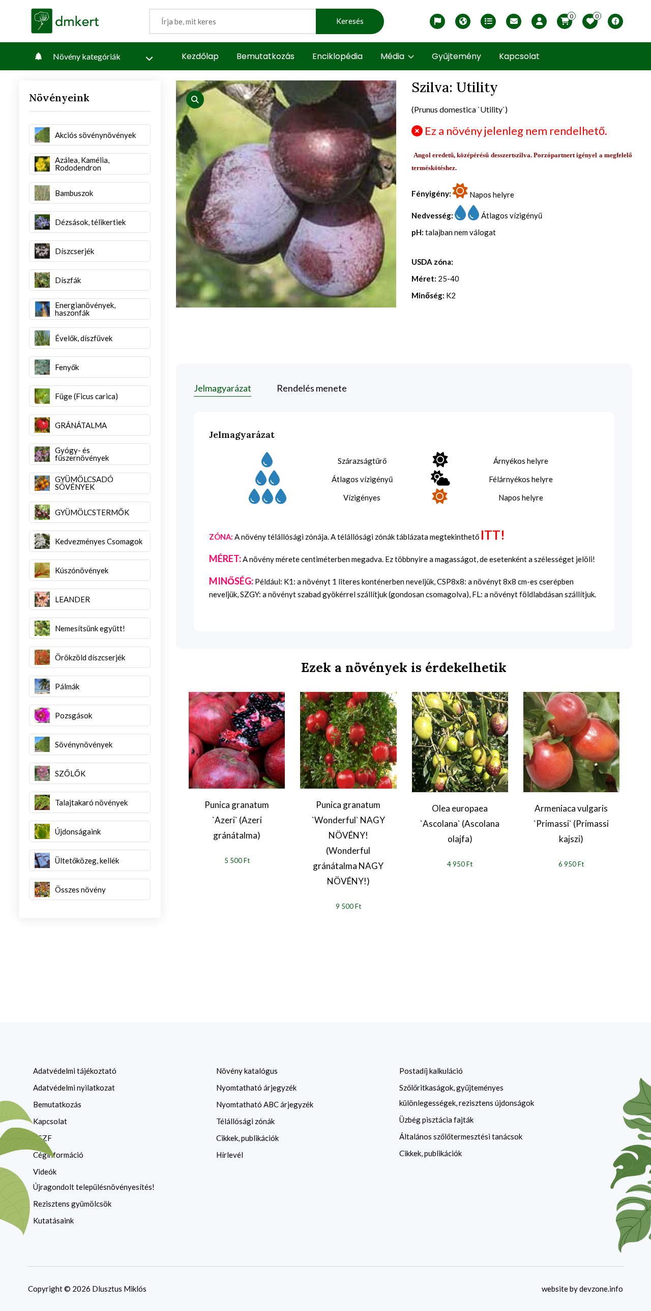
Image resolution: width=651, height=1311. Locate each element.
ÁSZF (42, 1137)
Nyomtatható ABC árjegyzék (264, 1104)
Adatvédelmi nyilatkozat (74, 1087)
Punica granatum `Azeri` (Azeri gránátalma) (236, 820)
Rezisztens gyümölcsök (72, 1203)
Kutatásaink (53, 1220)
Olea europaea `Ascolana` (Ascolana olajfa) (459, 823)
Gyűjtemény (456, 56)
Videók (44, 1171)
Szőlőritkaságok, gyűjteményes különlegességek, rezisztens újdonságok (466, 1095)
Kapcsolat (519, 56)
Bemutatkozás (265, 56)
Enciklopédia (337, 56)
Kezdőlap (200, 56)
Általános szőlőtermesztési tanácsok (460, 1136)
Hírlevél (229, 1154)
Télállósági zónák (245, 1121)
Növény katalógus (247, 1070)
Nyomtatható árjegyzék (256, 1087)
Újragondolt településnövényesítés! (94, 1186)
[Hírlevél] (513, 21)
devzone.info (601, 1288)
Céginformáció (58, 1154)
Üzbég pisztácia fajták (436, 1119)
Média (393, 56)
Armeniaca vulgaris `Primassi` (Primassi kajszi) (571, 823)
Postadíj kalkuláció (431, 1070)
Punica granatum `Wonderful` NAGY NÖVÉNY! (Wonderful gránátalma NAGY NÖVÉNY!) (348, 842)
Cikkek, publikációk (247, 1137)
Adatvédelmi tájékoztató (74, 1070)
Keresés (350, 21)
